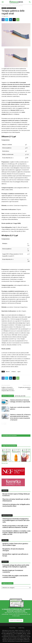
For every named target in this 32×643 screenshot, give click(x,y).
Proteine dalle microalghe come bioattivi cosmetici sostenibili (15, 576)
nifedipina (13, 371)
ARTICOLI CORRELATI (7, 396)
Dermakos (5, 540)
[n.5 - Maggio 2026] (25, 455)
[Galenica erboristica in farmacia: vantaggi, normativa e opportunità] (5, 401)
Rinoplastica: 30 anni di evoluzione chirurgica (13, 549)
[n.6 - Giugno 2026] (16, 455)
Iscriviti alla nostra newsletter (9, 435)
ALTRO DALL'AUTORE (20, 396)
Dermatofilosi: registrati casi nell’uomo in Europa (15, 555)
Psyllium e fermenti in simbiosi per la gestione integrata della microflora (8, 389)
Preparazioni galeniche (18, 5)
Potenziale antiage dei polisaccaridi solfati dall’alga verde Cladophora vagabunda (15, 566)
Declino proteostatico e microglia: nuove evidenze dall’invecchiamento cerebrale (15, 526)
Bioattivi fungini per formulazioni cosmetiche (12, 571)
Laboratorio (8, 5)
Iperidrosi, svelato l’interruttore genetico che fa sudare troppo (15, 544)
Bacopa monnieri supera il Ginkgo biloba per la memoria (16, 494)
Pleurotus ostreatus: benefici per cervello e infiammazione (16, 500)
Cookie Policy (21, 627)
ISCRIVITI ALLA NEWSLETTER (16, 620)
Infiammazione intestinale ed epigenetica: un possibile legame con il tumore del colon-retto (16, 520)
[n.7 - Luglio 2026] (6, 455)
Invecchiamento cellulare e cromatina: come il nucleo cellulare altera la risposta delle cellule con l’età (16, 532)
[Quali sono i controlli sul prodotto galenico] (5, 409)
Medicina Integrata (7, 515)
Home (3, 5)
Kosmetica (5, 561)
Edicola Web (5, 463)
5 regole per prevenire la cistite (24, 388)
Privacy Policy (12, 627)
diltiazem (8, 371)
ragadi (18, 371)
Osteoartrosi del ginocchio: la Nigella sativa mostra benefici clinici (16, 505)
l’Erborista (4, 490)
